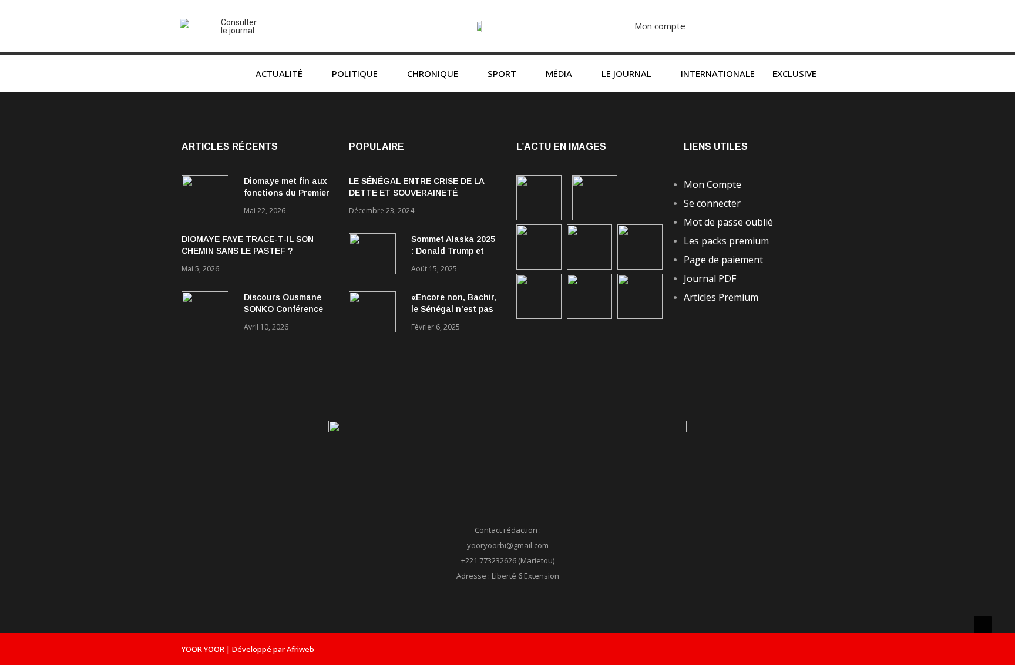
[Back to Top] (983, 624)
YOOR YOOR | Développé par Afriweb (248, 649)
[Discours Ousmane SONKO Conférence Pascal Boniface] (208, 314)
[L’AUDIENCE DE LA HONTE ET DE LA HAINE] (539, 266)
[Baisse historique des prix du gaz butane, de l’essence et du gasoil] (589, 315)
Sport (502, 73)
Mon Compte (712, 184)
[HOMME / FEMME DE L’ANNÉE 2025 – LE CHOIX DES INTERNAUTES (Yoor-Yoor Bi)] (539, 315)
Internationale (718, 73)
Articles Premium (721, 297)
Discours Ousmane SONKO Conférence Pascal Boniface (283, 309)
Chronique (432, 73)
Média (559, 73)
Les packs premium (726, 240)
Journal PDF (710, 278)
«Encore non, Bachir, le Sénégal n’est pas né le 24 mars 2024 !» (453, 309)
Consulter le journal (239, 26)
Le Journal (626, 73)
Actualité (279, 73)
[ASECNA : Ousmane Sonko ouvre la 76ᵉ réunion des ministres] (640, 315)
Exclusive (794, 73)
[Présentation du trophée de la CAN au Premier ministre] (640, 266)
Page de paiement (723, 259)
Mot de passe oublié (728, 222)
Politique (355, 73)
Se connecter (712, 203)
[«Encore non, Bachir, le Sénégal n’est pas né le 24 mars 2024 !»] (375, 314)
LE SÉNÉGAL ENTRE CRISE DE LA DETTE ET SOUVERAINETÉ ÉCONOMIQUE (416, 192)
